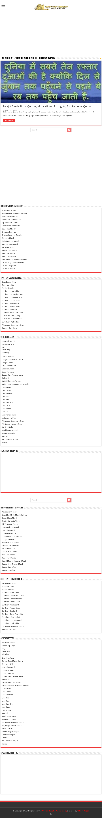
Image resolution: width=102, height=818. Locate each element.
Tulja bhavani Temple (10, 439)
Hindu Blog (6, 350)
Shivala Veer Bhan (8, 269)
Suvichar (5, 436)
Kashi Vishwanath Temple (11, 381)
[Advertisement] (51, 31)
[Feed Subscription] (100, 58)
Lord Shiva (6, 406)
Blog (3, 347)
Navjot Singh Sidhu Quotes (56, 112)
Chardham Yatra (8, 357)
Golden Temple (8, 288)
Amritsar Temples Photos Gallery (54, 811)
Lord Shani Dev (7, 403)
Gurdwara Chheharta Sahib (12, 297)
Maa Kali (5, 412)
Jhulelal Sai (6, 378)
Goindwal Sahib (8, 285)
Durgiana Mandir (8, 238)
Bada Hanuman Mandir (10, 241)
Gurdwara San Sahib (9, 310)
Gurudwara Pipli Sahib (10, 322)
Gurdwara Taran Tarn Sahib (12, 313)
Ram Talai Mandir (8, 253)
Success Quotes (71, 112)
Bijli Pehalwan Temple (10, 223)
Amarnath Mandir (8, 341)
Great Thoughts (24, 112)
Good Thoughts (8, 372)
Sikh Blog (5, 353)
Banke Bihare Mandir (10, 217)
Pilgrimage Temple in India (12, 424)
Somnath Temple (8, 433)
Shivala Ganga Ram (9, 266)
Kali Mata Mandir (8, 247)
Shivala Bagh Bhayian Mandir (13, 263)
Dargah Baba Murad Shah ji (12, 360)
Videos (4, 442)
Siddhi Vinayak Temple (10, 430)
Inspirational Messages (38, 112)
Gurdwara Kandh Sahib (10, 303)
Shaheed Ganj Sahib (9, 328)
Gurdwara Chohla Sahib (11, 300)
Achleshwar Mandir (9, 210)
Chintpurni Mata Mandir (11, 226)
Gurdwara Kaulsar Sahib (11, 307)
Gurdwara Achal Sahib (10, 291)
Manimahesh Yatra (9, 415)
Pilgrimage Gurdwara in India (13, 325)
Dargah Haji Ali (7, 363)
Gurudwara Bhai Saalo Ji (11, 316)
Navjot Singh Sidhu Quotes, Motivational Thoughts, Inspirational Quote (47, 106)
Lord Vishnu (6, 409)
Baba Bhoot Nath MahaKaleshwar (14, 214)
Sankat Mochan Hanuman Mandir (14, 260)
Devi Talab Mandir (9, 229)
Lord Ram (5, 400)
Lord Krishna (6, 396)
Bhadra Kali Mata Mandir (11, 220)
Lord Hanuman (7, 393)
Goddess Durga (8, 369)
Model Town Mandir (9, 250)
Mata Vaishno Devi (9, 418)
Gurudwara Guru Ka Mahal (12, 319)
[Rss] (51, 814)
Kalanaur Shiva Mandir (10, 244)
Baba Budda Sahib (9, 282)
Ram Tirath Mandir (9, 256)
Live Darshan (7, 387)
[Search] (69, 130)
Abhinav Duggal (83, 811)
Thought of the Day (84, 112)
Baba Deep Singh (8, 344)
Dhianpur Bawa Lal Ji (9, 232)
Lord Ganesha (7, 390)
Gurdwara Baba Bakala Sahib (13, 294)
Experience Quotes (11, 112)
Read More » (9, 120)
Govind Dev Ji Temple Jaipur (12, 375)
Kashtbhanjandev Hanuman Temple (15, 384)
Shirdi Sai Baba (7, 427)
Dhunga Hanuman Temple (12, 235)
